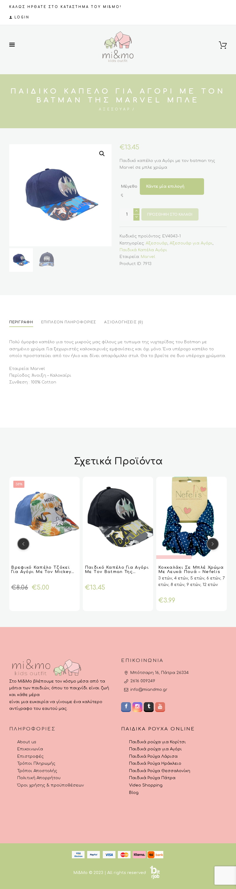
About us (26, 742)
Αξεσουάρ (115, 109)
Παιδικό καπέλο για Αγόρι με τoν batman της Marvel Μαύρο (44, 571)
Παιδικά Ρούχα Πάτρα (152, 778)
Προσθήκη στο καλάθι (169, 215)
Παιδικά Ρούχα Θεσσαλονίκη (159, 771)
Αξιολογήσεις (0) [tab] (123, 322)
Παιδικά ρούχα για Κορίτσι (157, 742)
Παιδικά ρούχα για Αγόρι (155, 749)
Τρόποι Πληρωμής (36, 763)
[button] (102, 153)
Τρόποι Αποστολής (37, 771)
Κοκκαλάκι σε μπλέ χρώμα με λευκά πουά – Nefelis (118, 569)
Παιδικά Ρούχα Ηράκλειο (155, 763)
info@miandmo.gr (148, 689)
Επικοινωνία (30, 749)
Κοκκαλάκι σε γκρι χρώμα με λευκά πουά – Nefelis (190, 569)
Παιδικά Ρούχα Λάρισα (153, 756)
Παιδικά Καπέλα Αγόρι (143, 250)
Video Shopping (146, 785)
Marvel (148, 257)
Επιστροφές (30, 756)
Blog (134, 793)
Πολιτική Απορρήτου (39, 778)
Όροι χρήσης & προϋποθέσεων (50, 785)
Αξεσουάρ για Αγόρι (191, 243)
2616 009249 (142, 681)
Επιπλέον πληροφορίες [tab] (68, 322)
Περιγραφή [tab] (21, 322)
